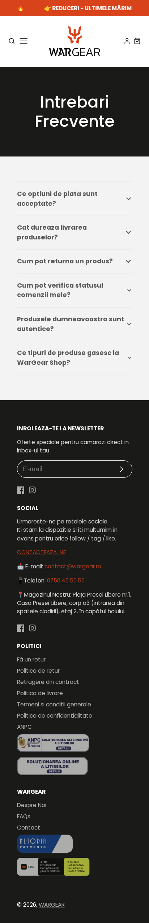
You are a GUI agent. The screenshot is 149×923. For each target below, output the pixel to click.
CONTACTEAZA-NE (41, 552)
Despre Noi (31, 805)
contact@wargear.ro (72, 566)
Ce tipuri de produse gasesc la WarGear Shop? (68, 357)
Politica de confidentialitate (54, 715)
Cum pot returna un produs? (65, 261)
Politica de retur (38, 670)
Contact (28, 827)
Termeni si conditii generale (54, 704)
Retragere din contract (48, 682)
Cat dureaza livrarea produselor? (52, 232)
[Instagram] (32, 490)
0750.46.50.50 (66, 580)
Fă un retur (31, 659)
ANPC (24, 727)
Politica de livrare (40, 693)
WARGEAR (52, 905)
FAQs (23, 816)
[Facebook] (21, 490)
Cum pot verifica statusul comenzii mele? (60, 290)
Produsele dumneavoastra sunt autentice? (70, 323)
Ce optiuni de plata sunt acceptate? (57, 198)
